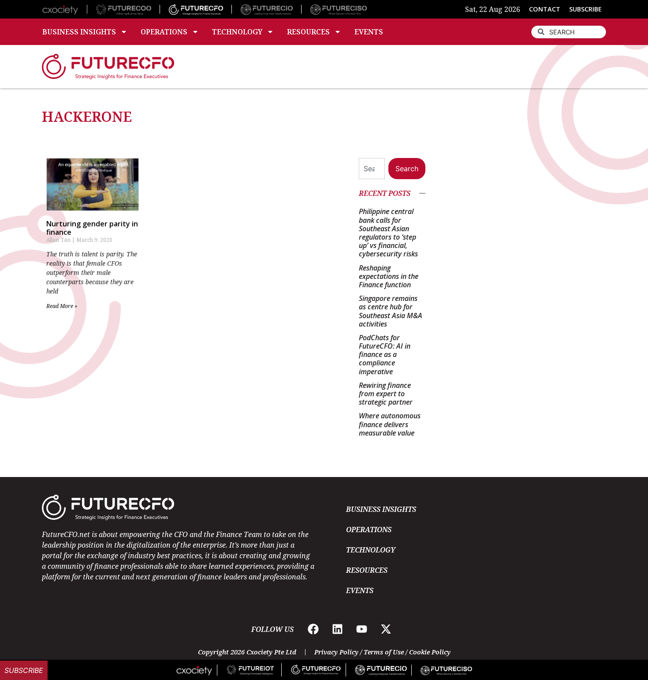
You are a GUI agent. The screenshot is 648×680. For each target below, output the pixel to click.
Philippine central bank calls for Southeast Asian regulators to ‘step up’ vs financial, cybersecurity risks (388, 233)
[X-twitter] (386, 629)
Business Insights (79, 32)
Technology (237, 32)
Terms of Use (384, 652)
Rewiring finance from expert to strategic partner (386, 393)
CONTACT (544, 9)
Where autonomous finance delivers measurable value (390, 424)
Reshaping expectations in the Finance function (388, 276)
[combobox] (568, 32)
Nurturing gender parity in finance (92, 228)
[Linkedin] (338, 629)
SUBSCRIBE (585, 9)
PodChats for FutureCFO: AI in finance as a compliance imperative (384, 354)
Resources (308, 32)
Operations (164, 32)
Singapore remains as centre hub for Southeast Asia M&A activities (390, 311)
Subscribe (23, 670)
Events (368, 32)
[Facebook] (313, 629)
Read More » (61, 306)
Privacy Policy (336, 652)
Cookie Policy (430, 652)
